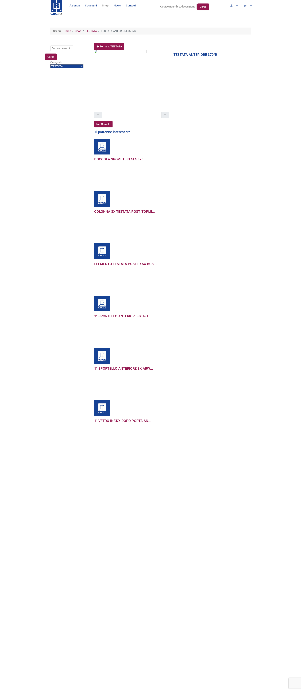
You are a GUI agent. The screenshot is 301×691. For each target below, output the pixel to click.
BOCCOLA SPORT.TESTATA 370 (118, 159)
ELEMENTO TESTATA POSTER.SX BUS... (125, 264)
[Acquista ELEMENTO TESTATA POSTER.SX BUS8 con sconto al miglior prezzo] (102, 251)
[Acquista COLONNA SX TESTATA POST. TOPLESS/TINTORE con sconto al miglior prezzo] (102, 198)
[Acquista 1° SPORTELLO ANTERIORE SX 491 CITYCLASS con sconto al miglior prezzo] (102, 303)
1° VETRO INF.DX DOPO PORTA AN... (122, 421)
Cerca (203, 6)
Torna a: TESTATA (110, 46)
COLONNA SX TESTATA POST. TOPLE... (124, 211)
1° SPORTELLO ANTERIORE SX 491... (123, 316)
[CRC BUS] (56, 7)
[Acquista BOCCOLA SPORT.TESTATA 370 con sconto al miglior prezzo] (102, 146)
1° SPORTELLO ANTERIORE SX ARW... (123, 368)
